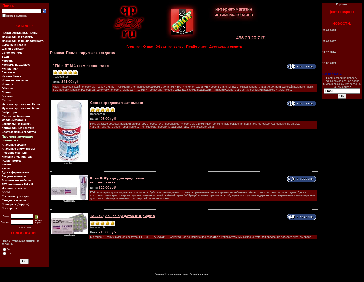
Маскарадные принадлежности (23, 40)
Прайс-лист (196, 46)
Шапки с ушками (13, 48)
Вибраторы (9, 112)
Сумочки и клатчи (14, 44)
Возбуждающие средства (19, 131)
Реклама (7, 96)
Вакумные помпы (14, 176)
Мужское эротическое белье (21, 108)
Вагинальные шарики (16, 123)
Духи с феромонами (15, 172)
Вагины (7, 164)
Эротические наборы (16, 180)
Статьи (6, 100)
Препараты (9, 208)
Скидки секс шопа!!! (15, 200)
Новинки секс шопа (15, 80)
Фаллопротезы (12, 160)
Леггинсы (8, 72)
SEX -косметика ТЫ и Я (17, 184)
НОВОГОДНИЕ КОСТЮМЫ (20, 32)
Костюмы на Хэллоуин (17, 64)
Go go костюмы (12, 52)
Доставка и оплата (225, 46)
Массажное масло (14, 188)
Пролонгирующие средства (90, 53)
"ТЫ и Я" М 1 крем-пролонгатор (81, 66)
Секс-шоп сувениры (15, 196)
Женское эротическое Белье (21, 104)
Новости (7, 84)
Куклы (6, 168)
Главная (133, 46)
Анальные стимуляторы (18, 148)
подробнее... (69, 163)
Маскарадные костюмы (17, 36)
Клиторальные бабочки (18, 127)
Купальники (10, 68)
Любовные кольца (14, 152)
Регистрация (24, 227)
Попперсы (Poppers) (15, 204)
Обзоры (7, 88)
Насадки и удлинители (17, 156)
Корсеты (7, 60)
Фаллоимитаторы (14, 119)
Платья (6, 92)
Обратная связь (169, 46)
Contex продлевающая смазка (116, 103)
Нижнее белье (11, 76)
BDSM (6, 192)
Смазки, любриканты (16, 116)
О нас (148, 46)
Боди (5, 56)
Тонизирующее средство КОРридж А (122, 216)
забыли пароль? (39, 221)
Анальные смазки (14, 144)
